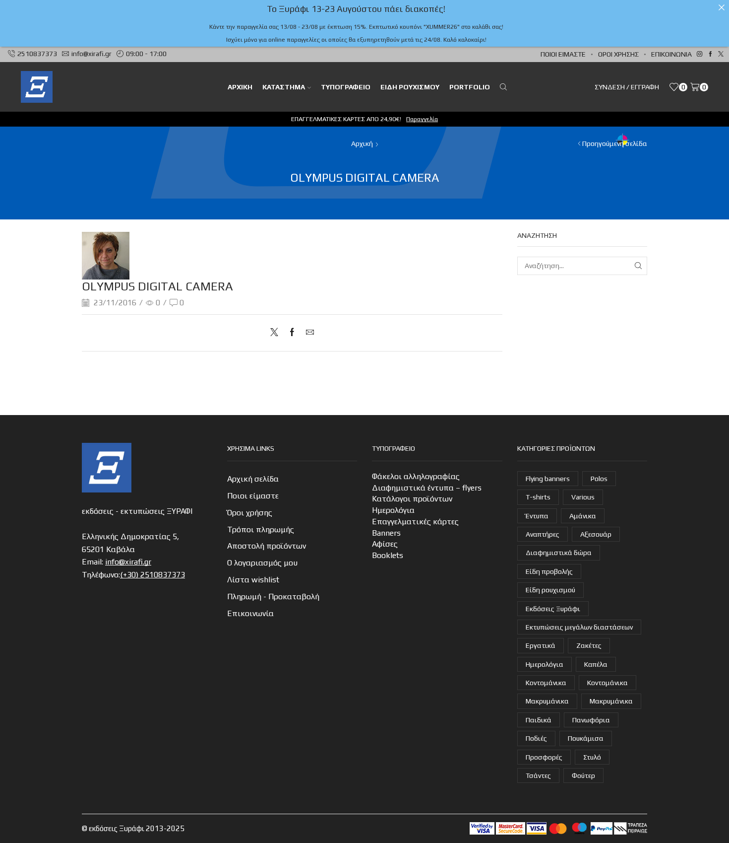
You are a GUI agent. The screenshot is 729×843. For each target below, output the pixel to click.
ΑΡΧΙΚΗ (240, 87)
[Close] (721, 7)
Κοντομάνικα (546, 683)
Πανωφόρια (591, 720)
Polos (599, 479)
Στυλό (592, 757)
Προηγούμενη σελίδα (614, 143)
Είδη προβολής (549, 571)
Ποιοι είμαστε (563, 54)
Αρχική (362, 143)
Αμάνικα (582, 516)
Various (583, 497)
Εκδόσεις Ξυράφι (553, 609)
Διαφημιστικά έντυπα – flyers (427, 487)
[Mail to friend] (307, 333)
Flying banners (548, 479)
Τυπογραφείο (345, 87)
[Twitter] (721, 54)
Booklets (387, 555)
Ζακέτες (589, 645)
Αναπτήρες (542, 534)
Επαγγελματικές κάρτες (415, 521)
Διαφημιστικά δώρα (559, 553)
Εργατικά (540, 645)
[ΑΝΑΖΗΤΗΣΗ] (638, 266)
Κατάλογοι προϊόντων (412, 498)
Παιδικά (538, 720)
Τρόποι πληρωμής (260, 529)
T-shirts (538, 497)
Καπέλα (596, 664)
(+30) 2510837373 (152, 574)
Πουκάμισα (586, 738)
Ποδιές (536, 738)
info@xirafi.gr (128, 561)
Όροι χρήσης (618, 54)
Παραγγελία (422, 119)
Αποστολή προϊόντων (266, 546)
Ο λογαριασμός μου (262, 562)
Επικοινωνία (671, 54)
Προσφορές (544, 757)
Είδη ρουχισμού (409, 87)
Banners (386, 533)
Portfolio (469, 87)
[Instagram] (699, 54)
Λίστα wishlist (253, 579)
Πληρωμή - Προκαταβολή (273, 596)
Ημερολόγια (393, 510)
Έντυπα (537, 516)
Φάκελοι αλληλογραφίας (416, 476)
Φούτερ (583, 775)
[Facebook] (710, 54)
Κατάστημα (283, 87)
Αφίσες (385, 544)
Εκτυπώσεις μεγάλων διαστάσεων (579, 627)
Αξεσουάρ (595, 534)
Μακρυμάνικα (547, 701)
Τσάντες (538, 775)
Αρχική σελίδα (253, 479)
